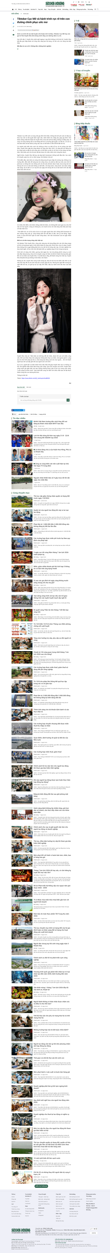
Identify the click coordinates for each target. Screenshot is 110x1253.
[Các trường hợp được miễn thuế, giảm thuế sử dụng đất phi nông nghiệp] (22, 672)
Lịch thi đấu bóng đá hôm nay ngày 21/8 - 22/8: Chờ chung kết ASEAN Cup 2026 (51, 437)
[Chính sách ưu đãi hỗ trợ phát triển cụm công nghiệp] (22, 963)
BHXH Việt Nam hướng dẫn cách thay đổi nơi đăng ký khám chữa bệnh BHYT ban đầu (50, 423)
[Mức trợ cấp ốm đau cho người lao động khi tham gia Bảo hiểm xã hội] (22, 1133)
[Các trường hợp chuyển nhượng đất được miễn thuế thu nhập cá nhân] (22, 729)
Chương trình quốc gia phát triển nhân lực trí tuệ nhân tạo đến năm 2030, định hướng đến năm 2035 (52, 974)
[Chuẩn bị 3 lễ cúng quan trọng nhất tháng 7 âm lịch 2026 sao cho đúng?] (22, 657)
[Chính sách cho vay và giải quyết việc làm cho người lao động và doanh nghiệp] (22, 832)
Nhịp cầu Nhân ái (90, 1203)
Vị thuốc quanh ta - (79, 92)
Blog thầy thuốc (83, 123)
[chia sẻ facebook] (13, 19)
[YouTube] (94, 1229)
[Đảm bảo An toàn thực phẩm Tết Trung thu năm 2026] (22, 919)
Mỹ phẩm (58, 1216)
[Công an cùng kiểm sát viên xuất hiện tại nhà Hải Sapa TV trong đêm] (22, 469)
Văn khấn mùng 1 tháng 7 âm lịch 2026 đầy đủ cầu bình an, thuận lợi (51, 989)
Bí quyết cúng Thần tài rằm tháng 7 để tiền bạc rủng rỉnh (51, 611)
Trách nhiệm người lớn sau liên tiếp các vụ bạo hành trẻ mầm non (86, 142)
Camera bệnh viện (16, 1216)
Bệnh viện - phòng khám (44, 1199)
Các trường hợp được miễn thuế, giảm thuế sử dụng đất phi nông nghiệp (51, 668)
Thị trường (90, 9)
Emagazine (41, 1210)
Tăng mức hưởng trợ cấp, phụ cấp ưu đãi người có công (52, 639)
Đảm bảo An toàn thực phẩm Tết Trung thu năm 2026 (51, 915)
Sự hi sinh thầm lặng (16, 1213)
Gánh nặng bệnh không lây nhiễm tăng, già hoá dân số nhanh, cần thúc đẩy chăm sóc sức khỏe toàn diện (51, 810)
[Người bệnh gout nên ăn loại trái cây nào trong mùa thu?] (86, 80)
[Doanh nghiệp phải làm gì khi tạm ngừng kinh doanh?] (22, 1091)
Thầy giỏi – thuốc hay (43, 1196)
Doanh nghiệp (89, 1201)
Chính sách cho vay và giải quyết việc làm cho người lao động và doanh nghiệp (51, 828)
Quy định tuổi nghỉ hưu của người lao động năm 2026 (51, 1101)
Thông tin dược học (29, 1211)
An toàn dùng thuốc (29, 1208)
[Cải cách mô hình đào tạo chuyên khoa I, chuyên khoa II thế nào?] (79, 166)
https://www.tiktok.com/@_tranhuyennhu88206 (36, 378)
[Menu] (95, 9)
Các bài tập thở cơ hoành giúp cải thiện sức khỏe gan (91, 102)
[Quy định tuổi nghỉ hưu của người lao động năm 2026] (22, 1105)
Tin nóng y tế (15, 1206)
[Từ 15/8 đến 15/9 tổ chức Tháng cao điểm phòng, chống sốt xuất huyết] (22, 629)
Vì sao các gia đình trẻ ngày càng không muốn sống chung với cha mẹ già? (51, 582)
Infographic (41, 1215)
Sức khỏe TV (34, 9)
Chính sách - (37, 500)
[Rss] (96, 1229)
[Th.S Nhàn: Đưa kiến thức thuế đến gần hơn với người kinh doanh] (22, 905)
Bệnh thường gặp (60, 1199)
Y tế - (75, 43)
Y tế (16, 9)
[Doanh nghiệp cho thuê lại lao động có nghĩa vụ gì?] (22, 1119)
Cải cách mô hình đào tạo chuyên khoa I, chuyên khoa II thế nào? (91, 165)
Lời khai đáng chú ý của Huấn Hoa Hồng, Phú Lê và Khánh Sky (52, 451)
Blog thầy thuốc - (78, 145)
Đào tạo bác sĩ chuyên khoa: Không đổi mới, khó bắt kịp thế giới (91, 155)
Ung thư (58, 1211)
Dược (45, 9)
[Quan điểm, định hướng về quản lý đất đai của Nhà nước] (22, 743)
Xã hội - (36, 426)
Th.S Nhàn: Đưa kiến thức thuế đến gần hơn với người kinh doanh (51, 901)
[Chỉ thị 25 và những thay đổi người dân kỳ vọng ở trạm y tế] (22, 1177)
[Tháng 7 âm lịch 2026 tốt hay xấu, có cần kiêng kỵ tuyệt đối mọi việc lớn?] (22, 875)
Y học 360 (40, 9)
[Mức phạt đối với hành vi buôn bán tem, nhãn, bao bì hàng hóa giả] (22, 860)
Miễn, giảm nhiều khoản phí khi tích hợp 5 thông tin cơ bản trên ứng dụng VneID (52, 567)
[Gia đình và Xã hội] (74, 5)
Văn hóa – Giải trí (90, 1205)
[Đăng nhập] (89, 2)
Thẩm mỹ (58, 1218)
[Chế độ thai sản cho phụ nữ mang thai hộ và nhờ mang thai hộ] (22, 1021)
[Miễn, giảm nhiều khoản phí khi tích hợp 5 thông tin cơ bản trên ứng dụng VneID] (22, 571)
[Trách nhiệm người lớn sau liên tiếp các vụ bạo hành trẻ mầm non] (86, 133)
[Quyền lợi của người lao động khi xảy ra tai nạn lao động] (22, 515)
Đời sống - (37, 557)
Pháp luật (14, 1199)
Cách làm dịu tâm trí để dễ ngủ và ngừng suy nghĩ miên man (91, 112)
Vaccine (27, 1215)
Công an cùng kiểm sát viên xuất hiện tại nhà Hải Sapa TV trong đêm (51, 465)
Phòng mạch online (81, 9)
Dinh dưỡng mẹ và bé (74, 1196)
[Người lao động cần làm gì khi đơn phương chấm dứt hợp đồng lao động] (22, 1049)
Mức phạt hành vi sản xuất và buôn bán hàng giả (52, 1072)
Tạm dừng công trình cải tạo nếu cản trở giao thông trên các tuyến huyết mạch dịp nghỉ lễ (50, 597)
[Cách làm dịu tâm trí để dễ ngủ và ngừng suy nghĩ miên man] (79, 113)
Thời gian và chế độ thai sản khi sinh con (49, 1058)
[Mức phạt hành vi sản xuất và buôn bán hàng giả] (22, 1077)
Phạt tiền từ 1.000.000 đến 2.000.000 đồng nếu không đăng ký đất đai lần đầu (51, 525)
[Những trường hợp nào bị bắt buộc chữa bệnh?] (22, 1035)
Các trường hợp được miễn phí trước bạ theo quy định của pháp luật (52, 539)
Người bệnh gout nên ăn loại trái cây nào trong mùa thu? (86, 89)
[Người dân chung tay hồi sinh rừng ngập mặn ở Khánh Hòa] (22, 949)
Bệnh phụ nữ (59, 1201)
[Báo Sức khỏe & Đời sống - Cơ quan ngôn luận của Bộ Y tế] (55, 4)
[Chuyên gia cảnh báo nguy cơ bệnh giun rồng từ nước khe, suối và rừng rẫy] (79, 53)
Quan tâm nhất (21, 387)
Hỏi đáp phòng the (73, 1211)
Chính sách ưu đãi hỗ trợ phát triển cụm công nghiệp (50, 959)
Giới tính (59, 9)
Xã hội (13, 1196)
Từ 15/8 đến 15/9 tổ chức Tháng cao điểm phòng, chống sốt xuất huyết (52, 625)
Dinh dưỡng (65, 9)
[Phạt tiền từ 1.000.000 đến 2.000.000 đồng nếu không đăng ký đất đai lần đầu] (22, 529)
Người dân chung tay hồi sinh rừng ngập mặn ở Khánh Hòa (51, 945)
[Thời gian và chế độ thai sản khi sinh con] (22, 1063)
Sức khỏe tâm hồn (60, 1208)
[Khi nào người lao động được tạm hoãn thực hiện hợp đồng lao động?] (22, 785)
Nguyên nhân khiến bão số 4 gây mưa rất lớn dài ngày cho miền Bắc (52, 479)
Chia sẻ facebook (18, 410)
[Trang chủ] (13, 9)
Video (39, 1213)
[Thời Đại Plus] (89, 5)
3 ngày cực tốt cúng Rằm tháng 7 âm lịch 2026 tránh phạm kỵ (51, 553)
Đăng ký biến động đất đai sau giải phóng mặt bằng (51, 795)
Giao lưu (27, 1201)
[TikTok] (73, 2)
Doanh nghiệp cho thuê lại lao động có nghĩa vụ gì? (51, 1115)
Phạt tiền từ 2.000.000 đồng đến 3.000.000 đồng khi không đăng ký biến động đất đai (52, 697)
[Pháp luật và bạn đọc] (81, 5)
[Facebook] (93, 1229)
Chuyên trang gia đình (91, 1207)
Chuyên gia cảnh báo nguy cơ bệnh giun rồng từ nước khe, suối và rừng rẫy (91, 52)
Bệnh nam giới (59, 1204)
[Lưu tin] (13, 30)
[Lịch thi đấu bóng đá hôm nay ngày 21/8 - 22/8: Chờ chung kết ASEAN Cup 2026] (22, 441)
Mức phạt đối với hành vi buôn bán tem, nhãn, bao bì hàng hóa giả (52, 856)
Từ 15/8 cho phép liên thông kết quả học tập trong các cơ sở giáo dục (50, 682)
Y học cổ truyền (51, 9)
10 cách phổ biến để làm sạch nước (47, 1158)
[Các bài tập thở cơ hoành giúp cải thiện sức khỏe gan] (79, 102)
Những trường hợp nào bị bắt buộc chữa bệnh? (51, 1030)
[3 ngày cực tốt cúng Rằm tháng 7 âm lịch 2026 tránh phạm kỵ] (22, 557)
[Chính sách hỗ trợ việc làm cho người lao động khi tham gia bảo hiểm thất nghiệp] (22, 771)
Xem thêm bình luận (22, 391)
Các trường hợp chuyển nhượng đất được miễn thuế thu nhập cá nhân (51, 725)
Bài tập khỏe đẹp (60, 1220)
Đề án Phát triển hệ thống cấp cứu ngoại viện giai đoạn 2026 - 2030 (52, 887)
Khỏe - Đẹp (72, 9)
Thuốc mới (27, 1213)
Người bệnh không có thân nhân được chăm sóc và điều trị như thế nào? (52, 1003)
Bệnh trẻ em (59, 1206)
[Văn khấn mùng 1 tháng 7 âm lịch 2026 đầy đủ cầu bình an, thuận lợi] (22, 992)
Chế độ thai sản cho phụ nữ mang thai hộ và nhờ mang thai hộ (52, 1017)
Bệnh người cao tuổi (60, 1196)
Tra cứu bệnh (26, 9)
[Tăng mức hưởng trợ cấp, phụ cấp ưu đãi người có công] (22, 643)
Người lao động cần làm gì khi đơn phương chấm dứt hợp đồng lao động (52, 1045)
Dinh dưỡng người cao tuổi (75, 1199)
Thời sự (20, 9)
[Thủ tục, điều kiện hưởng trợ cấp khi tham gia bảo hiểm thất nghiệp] (22, 846)
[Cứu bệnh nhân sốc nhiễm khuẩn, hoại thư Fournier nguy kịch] (79, 62)
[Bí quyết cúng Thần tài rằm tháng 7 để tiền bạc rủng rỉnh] (22, 615)
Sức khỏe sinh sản (73, 1213)
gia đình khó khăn (23, 414)
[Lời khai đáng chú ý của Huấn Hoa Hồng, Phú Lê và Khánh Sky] (22, 455)
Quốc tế (13, 1201)
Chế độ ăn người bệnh (74, 1201)
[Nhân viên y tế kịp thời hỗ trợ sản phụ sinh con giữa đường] (86, 30)
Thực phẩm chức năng (74, 1206)
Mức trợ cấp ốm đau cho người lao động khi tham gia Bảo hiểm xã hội (52, 1129)
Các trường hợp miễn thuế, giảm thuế (47, 752)
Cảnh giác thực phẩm (74, 1204)
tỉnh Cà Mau (34, 414)
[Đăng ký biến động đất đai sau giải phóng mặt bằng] (22, 799)
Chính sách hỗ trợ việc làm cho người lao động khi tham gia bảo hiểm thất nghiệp (51, 767)
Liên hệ (94, 1233)
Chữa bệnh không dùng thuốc (43, 1204)
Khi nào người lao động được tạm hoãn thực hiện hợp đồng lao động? (52, 781)
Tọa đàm (27, 1198)
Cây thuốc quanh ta (43, 1201)
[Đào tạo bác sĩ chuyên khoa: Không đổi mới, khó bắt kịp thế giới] (79, 155)
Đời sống (15, 14)
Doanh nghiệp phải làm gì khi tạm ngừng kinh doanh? (50, 1087)
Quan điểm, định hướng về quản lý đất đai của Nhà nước (51, 739)
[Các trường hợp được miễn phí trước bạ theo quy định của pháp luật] (22, 543)
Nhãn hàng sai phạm (91, 1198)
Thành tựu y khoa (16, 1209)
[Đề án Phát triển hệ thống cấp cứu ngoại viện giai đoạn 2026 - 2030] (22, 891)
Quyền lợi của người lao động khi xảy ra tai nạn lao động (51, 511)
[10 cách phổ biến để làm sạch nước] (22, 1163)
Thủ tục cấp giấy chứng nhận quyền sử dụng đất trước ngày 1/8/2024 (52, 497)
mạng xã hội (42, 414)
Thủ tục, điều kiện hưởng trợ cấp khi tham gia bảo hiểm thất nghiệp (52, 842)
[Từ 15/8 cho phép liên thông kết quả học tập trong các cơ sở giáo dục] (22, 686)
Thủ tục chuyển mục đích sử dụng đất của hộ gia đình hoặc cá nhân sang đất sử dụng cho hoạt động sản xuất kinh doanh (52, 930)
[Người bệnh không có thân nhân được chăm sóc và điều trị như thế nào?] (22, 1007)
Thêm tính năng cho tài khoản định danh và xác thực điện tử (51, 711)
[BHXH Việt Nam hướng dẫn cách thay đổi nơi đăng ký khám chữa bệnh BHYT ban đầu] (22, 426)
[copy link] (13, 26)
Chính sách (26, 13)
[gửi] (68, 400)
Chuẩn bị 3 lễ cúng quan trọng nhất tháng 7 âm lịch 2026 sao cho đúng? (51, 653)
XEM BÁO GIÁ (69, 1239)
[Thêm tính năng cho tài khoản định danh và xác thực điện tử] (22, 715)
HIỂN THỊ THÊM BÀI (41, 1186)
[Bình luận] (13, 35)
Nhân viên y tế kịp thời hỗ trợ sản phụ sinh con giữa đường (86, 39)
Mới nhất (28, 387)
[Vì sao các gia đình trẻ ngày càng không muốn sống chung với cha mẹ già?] (22, 585)
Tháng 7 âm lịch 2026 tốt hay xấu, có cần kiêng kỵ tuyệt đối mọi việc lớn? (52, 871)
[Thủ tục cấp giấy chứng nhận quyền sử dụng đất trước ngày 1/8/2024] (22, 501)
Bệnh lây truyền (73, 1216)
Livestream (27, 1203)
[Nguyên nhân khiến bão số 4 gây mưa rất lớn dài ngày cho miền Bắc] (22, 483)
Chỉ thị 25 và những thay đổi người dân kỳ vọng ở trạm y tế (52, 1173)
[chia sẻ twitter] (13, 23)
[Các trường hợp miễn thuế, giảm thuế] (22, 757)
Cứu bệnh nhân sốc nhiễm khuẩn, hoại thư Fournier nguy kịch (91, 61)
